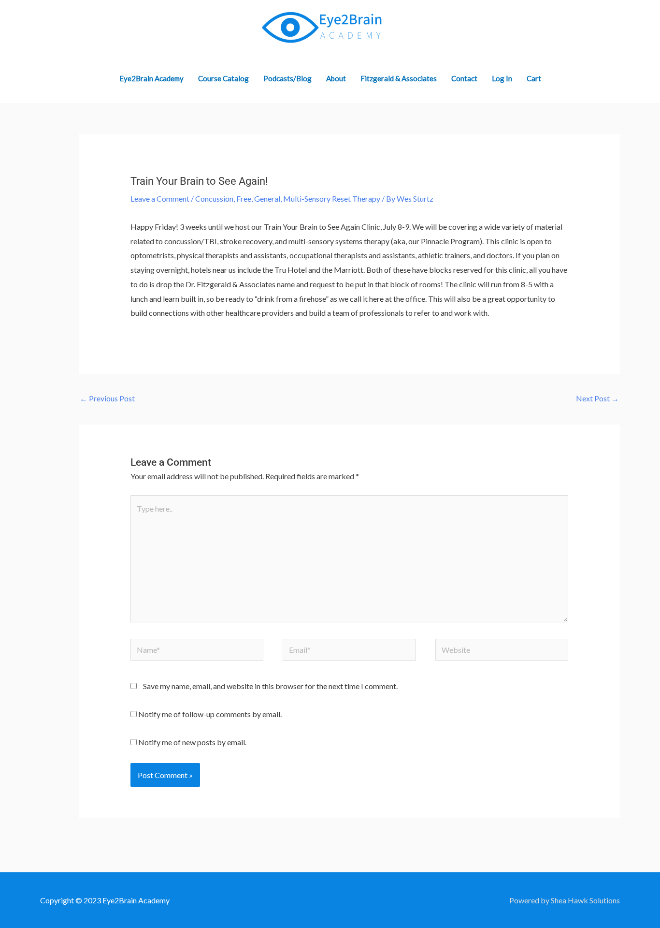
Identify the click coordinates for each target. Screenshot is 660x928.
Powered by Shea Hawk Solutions (564, 900)
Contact (464, 78)
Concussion (214, 198)
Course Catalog (223, 78)
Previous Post (107, 398)
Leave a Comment (159, 198)
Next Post (597, 398)
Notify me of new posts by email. (192, 742)
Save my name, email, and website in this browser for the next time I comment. (270, 686)
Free (243, 198)
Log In (502, 78)
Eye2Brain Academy (151, 78)
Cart (534, 78)
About (336, 78)
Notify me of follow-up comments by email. (210, 714)
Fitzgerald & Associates (398, 78)
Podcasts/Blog (287, 78)
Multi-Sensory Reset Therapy (331, 198)
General (267, 198)
